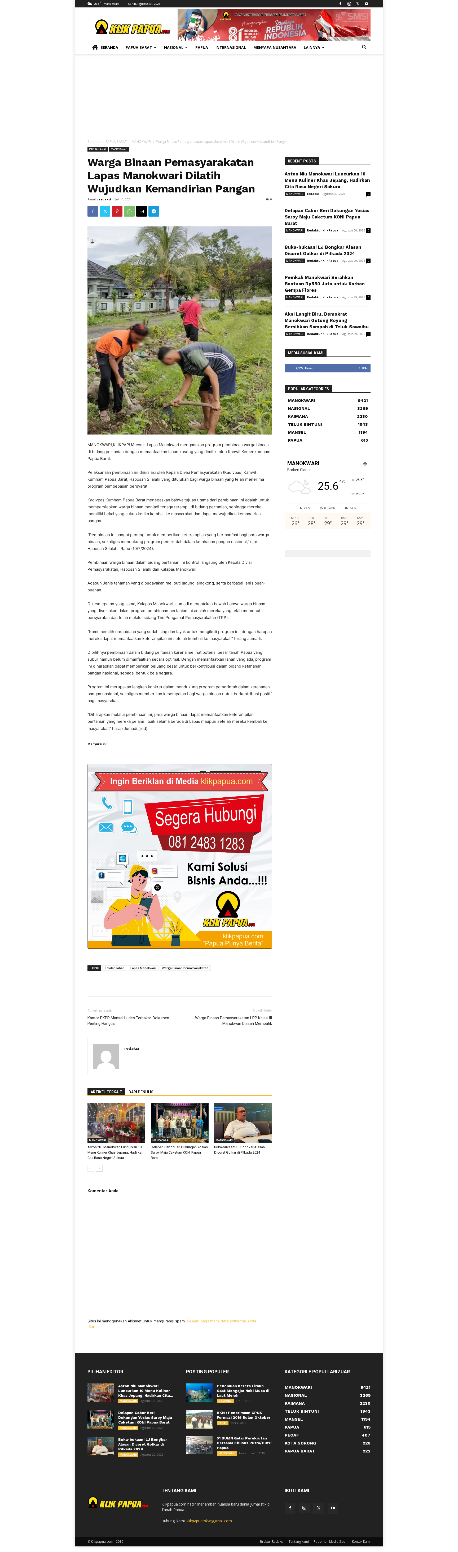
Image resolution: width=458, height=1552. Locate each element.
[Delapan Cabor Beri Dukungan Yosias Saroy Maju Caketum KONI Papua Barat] (180, 1123)
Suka (363, 368)
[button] (364, 47)
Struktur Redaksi (271, 1541)
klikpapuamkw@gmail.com (209, 1520)
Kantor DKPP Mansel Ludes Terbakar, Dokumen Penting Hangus (128, 1021)
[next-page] (99, 1168)
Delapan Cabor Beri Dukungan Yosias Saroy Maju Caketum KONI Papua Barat (179, 1152)
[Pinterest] (117, 211)
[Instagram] (349, 3)
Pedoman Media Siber (330, 1541)
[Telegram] (153, 211)
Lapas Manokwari (143, 968)
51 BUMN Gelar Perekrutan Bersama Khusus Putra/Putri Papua (244, 1443)
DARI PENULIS (141, 1092)
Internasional (230, 47)
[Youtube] (367, 3)
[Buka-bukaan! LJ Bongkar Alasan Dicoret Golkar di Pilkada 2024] (243, 1123)
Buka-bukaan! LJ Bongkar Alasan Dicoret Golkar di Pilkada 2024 (142, 1444)
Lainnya (312, 47)
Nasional (173, 47)
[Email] (141, 211)
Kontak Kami (361, 1541)
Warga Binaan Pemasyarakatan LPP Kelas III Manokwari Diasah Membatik (233, 1021)
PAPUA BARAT (116, 141)
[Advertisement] (229, 99)
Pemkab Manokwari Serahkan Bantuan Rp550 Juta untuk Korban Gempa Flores (325, 284)
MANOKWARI (141, 141)
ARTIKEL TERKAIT (106, 1092)
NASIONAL (225, 1401)
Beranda (109, 47)
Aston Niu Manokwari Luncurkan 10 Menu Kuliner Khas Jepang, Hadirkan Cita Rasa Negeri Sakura (115, 1152)
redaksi (105, 199)
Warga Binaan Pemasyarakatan (185, 968)
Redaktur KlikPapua (322, 230)
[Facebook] (340, 3)
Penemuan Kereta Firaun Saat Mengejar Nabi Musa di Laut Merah (243, 1391)
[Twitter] (358, 3)
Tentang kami (299, 1541)
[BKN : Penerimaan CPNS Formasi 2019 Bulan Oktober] (199, 1419)
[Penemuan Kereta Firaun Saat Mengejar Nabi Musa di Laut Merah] (199, 1392)
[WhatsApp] (129, 211)
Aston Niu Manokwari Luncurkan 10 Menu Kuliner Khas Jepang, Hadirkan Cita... (145, 1391)
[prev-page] (90, 1168)
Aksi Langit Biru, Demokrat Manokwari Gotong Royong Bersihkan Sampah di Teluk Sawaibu (327, 320)
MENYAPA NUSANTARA (274, 47)
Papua (201, 47)
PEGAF (222, 1423)
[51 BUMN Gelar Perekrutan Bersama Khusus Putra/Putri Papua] (199, 1445)
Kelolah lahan (115, 968)
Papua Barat (139, 47)
